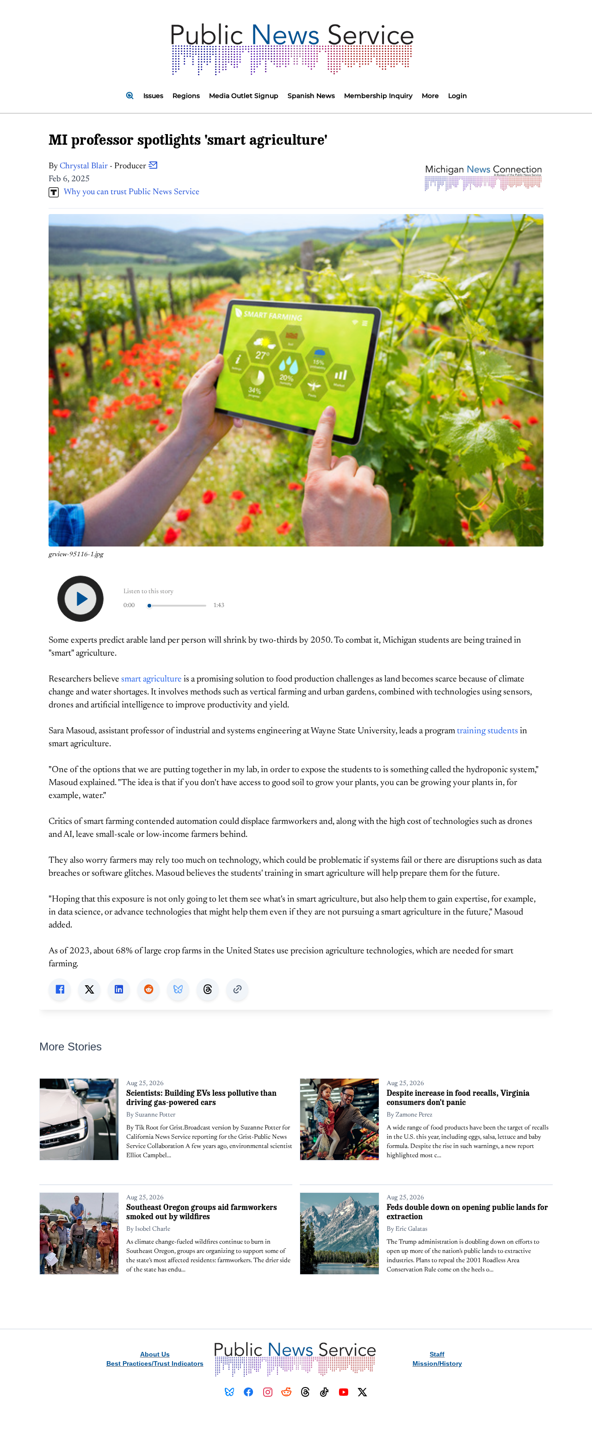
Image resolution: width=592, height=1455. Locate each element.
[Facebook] (248, 1392)
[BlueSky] (229, 1392)
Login (457, 96)
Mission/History (437, 1363)
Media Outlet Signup (243, 96)
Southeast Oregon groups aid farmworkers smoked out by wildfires (201, 1211)
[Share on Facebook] (60, 989)
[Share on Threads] (208, 989)
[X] (362, 1392)
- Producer (104, 166)
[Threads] (305, 1392)
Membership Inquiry (378, 96)
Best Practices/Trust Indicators (155, 1363)
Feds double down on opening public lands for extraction (467, 1211)
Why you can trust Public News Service (129, 192)
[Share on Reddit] (148, 989)
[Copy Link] (237, 989)
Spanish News (311, 96)
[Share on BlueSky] (178, 989)
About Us (155, 1354)
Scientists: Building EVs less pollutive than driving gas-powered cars (201, 1097)
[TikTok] (324, 1392)
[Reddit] (286, 1392)
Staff (437, 1354)
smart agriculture (151, 679)
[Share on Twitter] (89, 989)
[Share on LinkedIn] (119, 989)
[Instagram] (267, 1392)
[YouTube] (343, 1392)
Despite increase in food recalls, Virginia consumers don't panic (458, 1097)
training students (487, 731)
